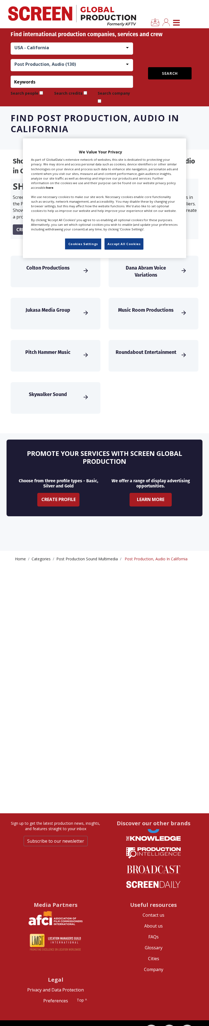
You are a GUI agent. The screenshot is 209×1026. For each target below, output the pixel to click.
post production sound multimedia (87, 558)
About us (153, 926)
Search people (24, 93)
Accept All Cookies (123, 244)
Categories (41, 558)
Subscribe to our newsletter (55, 841)
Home (20, 558)
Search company (114, 93)
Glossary (153, 948)
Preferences (55, 1001)
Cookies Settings (83, 244)
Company (153, 969)
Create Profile (58, 499)
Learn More (150, 499)
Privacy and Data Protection (55, 990)
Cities (153, 959)
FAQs (153, 937)
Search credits (68, 93)
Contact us (153, 915)
